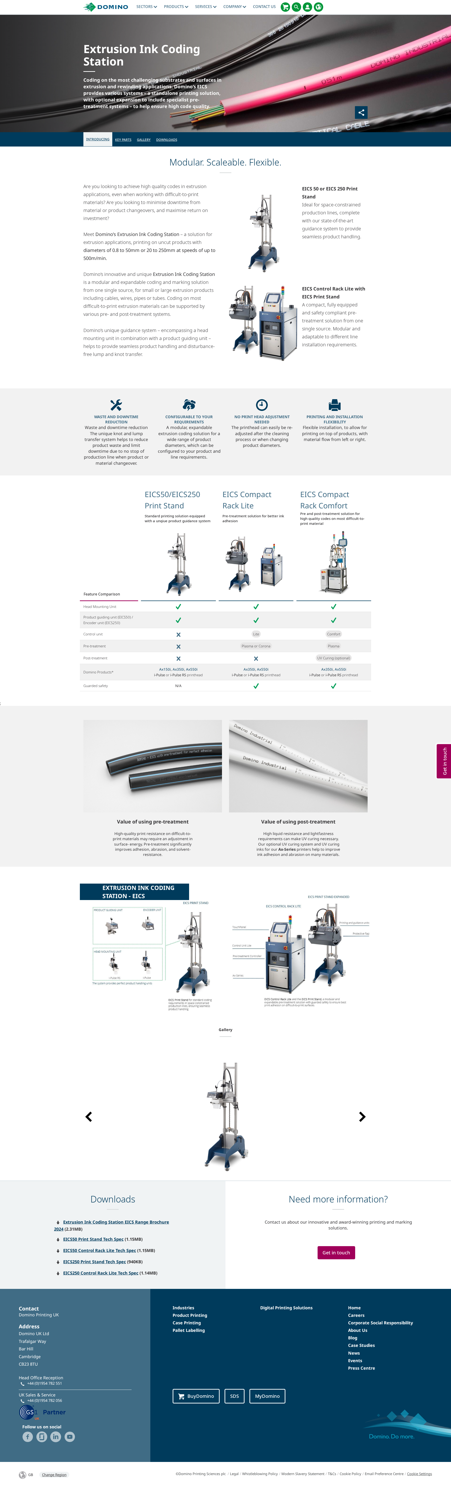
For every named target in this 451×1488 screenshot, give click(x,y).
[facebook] (27, 1436)
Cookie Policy (350, 1473)
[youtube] (69, 1436)
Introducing (97, 139)
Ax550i (192, 669)
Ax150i (165, 669)
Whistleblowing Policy (260, 1473)
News (354, 1353)
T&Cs (332, 1473)
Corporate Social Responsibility (380, 1323)
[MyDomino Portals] (307, 7)
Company (233, 6)
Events (355, 1360)
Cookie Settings (419, 1473)
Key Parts (123, 139)
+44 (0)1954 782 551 (44, 1383)
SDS (234, 1396)
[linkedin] (55, 1436)
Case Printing (187, 1323)
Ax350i (178, 669)
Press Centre (361, 1368)
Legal (234, 1473)
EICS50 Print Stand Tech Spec (93, 1239)
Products (174, 6)
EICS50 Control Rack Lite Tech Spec (99, 1250)
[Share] (361, 112)
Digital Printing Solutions (286, 1307)
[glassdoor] (41, 1436)
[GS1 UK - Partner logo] (42, 1412)
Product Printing (190, 1315)
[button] (88, 1117)
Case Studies (361, 1345)
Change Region (54, 1474)
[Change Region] (318, 7)
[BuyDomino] (285, 7)
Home (354, 1307)
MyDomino (267, 1396)
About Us (357, 1330)
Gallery (144, 139)
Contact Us (264, 6)
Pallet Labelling (189, 1330)
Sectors (145, 6)
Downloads (166, 139)
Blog (352, 1338)
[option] (225, 1114)
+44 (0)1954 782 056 (44, 1400)
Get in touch (336, 1252)
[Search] (296, 7)
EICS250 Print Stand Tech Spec (94, 1261)
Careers (356, 1315)
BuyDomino (200, 1396)
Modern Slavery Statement (302, 1473)
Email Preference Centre (384, 1473)
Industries (183, 1307)
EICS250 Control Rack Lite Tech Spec (100, 1273)
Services (204, 6)
